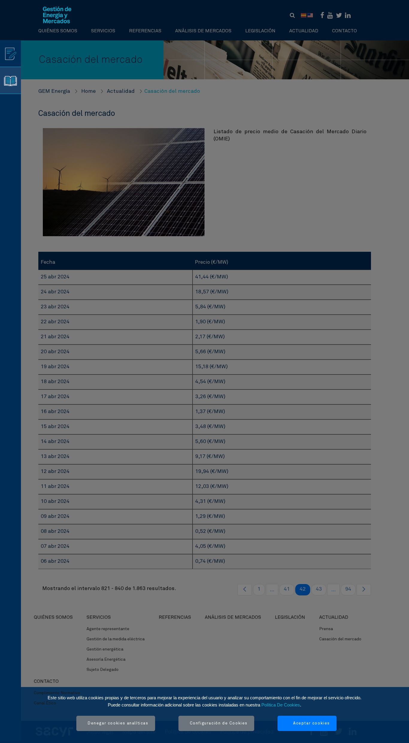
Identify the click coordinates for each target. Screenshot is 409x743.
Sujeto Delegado (103, 670)
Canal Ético (45, 703)
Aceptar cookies (311, 723)
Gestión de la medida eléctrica (116, 639)
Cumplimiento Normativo (57, 693)
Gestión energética (105, 649)
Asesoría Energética (106, 659)
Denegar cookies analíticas (118, 723)
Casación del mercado (340, 639)
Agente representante (108, 629)
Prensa (326, 629)
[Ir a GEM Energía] (57, 15)
